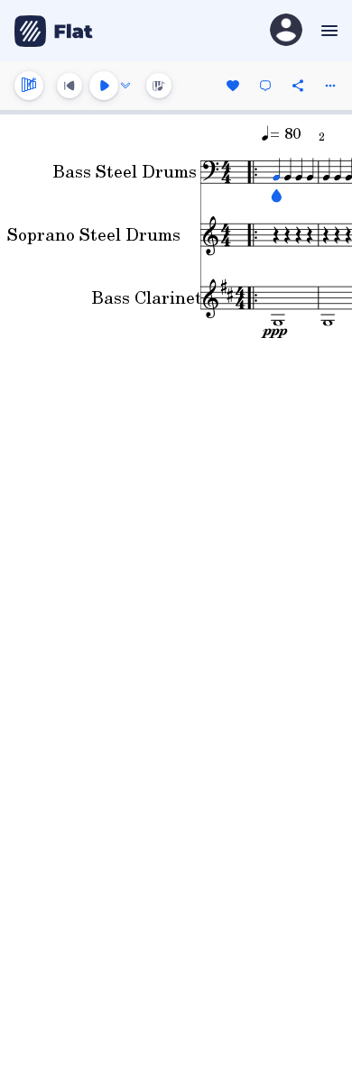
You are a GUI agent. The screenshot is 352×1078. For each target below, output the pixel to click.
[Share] (298, 85)
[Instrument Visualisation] (158, 85)
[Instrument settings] (28, 85)
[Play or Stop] (103, 85)
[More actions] (330, 85)
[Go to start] (69, 85)
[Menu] (327, 31)
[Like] (233, 85)
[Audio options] (125, 85)
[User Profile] (286, 31)
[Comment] (265, 85)
